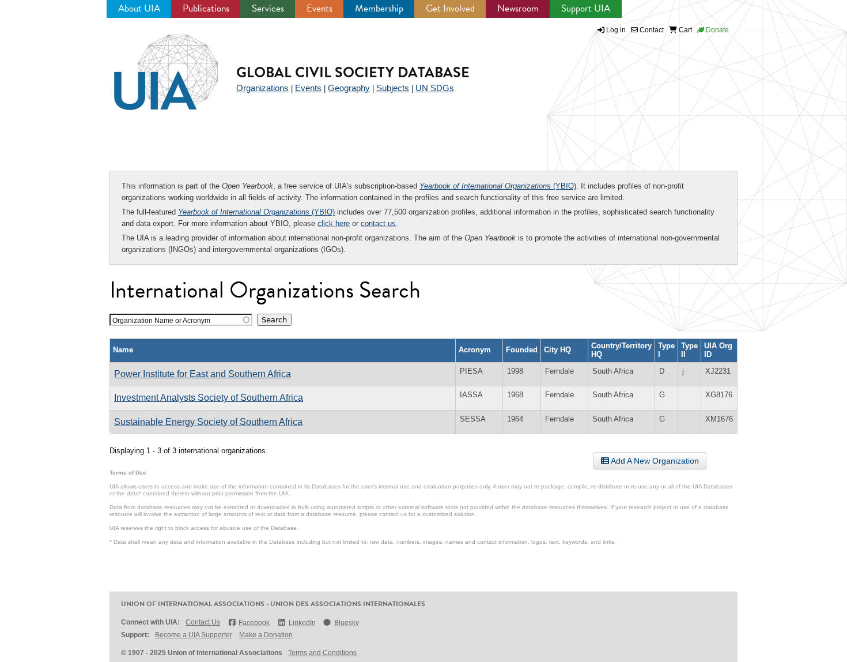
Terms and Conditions (322, 653)
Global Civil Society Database (353, 72)
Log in (616, 30)
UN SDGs (434, 88)
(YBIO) (497, 186)
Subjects (392, 88)
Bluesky (346, 623)
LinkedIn (302, 623)
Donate (716, 30)
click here (333, 223)
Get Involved (450, 8)
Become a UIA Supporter (193, 635)
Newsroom (518, 8)
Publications (206, 8)
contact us (378, 223)
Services (268, 8)
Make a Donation (266, 635)
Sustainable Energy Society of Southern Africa (208, 422)
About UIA (139, 8)
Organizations (262, 88)
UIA (152, 65)
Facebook (254, 623)
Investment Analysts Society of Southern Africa (208, 398)
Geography (349, 88)
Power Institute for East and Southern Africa (202, 374)
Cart (684, 30)
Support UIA (585, 8)
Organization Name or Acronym (161, 320)
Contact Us (203, 622)
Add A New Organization (654, 460)
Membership (379, 8)
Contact (651, 30)
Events (319, 8)
